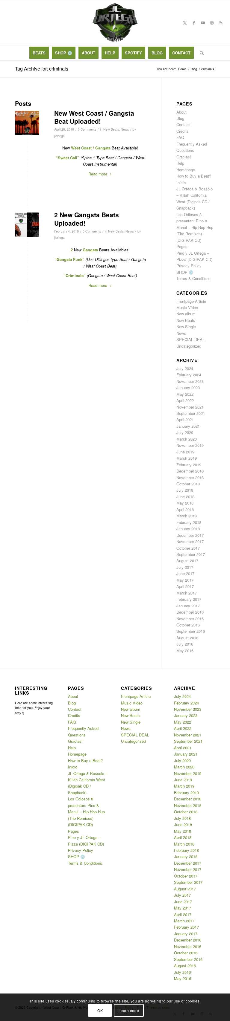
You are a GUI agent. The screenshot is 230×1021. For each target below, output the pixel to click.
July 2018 (184, 490)
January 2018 (188, 528)
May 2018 (184, 503)
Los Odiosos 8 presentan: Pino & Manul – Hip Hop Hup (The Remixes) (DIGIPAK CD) (194, 227)
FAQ (180, 137)
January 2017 (188, 606)
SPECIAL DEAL (190, 339)
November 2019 (190, 445)
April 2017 (185, 586)
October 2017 (188, 548)
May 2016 (184, 650)
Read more (97, 174)
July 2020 (184, 432)
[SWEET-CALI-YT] (27, 123)
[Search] (200, 52)
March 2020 (186, 439)
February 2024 (188, 374)
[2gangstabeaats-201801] (27, 225)
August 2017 (187, 560)
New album (186, 314)
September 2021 (190, 413)
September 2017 (190, 554)
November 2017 (190, 541)
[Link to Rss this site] (221, 22)
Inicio (181, 182)
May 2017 (184, 580)
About (181, 112)
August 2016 (187, 638)
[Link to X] (185, 22)
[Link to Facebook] (194, 22)
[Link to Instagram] (212, 22)
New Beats (111, 129)
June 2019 (185, 452)
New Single (186, 326)
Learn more (129, 1010)
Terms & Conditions (193, 278)
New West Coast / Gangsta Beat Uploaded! (94, 117)
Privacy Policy (189, 265)
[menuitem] (39, 52)
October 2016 (188, 625)
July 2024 (184, 368)
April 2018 (185, 509)
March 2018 (186, 516)
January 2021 (188, 426)
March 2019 (186, 458)
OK (100, 1010)
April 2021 (185, 419)
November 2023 (190, 381)
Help (180, 163)
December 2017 (190, 535)
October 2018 (188, 484)
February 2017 (188, 599)
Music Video (187, 307)
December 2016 (190, 612)
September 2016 (190, 631)
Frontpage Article (191, 301)
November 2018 (190, 477)
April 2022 (185, 400)
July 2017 (184, 567)
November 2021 (190, 407)
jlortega (59, 136)
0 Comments (87, 129)
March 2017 (186, 593)
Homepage (185, 169)
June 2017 (185, 573)
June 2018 (185, 496)
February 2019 (188, 464)
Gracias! (183, 157)
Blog (180, 118)
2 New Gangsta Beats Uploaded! (86, 218)
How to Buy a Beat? (193, 176)
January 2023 (188, 387)
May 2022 (184, 394)
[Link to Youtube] (203, 22)
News (125, 129)
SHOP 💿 (184, 272)
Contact (183, 124)
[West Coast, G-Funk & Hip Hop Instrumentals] (115, 22)
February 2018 (188, 522)
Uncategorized (188, 346)
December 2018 (190, 471)
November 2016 (190, 618)
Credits (182, 131)
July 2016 (184, 644)
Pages (181, 246)
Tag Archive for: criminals (41, 68)
